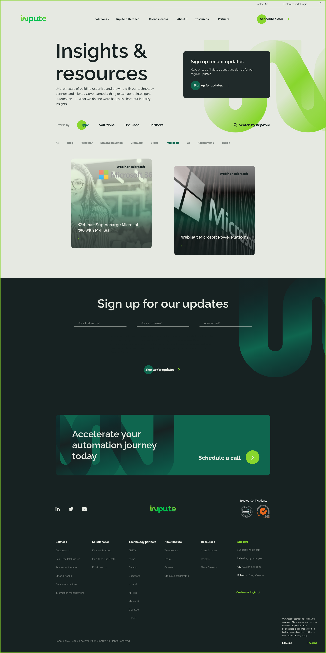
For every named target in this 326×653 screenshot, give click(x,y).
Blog (70, 142)
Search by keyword (254, 125)
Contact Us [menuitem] (262, 4)
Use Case (131, 125)
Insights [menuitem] (205, 559)
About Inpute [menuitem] (173, 542)
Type (85, 125)
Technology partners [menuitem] (142, 542)
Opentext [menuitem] (134, 609)
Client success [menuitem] (158, 19)
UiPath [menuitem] (132, 618)
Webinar (87, 142)
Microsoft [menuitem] (134, 601)
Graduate (137, 142)
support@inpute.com (248, 549)
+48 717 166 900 (255, 575)
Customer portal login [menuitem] (295, 4)
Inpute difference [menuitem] (127, 19)
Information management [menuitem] (70, 592)
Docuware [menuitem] (134, 575)
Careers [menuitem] (169, 567)
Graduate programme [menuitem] (177, 575)
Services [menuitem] (61, 542)
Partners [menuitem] (223, 19)
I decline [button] (287, 643)
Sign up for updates (208, 85)
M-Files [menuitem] (133, 592)
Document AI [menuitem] (63, 550)
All (57, 142)
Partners (156, 125)
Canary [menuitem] (133, 567)
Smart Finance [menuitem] (64, 575)
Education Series (111, 142)
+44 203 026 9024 (251, 566)
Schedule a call (271, 19)
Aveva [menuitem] (132, 559)
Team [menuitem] (168, 559)
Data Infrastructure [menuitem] (66, 584)
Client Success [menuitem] (209, 550)
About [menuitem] (181, 19)
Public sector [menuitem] (99, 567)
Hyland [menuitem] (133, 584)
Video (155, 142)
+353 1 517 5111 (254, 558)
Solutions (106, 125)
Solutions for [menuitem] (100, 542)
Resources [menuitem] (202, 19)
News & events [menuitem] (209, 567)
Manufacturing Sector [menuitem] (104, 559)
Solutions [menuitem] (101, 19)
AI (188, 142)
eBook (226, 142)
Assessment (206, 142)
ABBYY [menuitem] (132, 550)
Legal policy (63, 640)
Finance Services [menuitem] (101, 550)
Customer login (246, 592)
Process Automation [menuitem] (67, 567)
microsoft (173, 142)
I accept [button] (312, 643)
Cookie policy (80, 640)
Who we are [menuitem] (171, 550)
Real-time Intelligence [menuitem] (68, 559)
